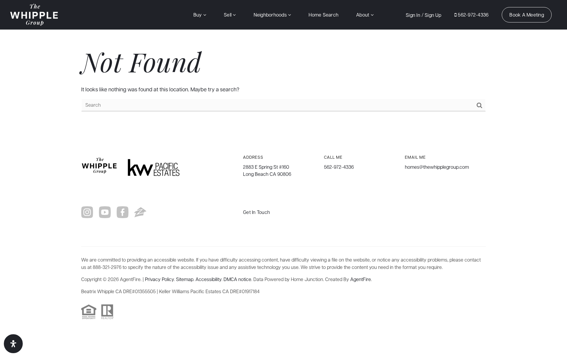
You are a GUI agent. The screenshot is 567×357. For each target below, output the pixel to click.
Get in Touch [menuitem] (256, 212)
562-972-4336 (472, 15)
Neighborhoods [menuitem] (271, 15)
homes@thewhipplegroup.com (437, 167)
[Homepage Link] (34, 14)
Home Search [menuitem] (323, 15)
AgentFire (360, 279)
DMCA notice (237, 279)
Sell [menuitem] (228, 15)
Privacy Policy (159, 279)
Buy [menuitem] (198, 15)
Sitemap (184, 279)
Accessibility (208, 279)
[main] (283, 78)
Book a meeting (526, 15)
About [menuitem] (363, 15)
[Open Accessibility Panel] (13, 343)
